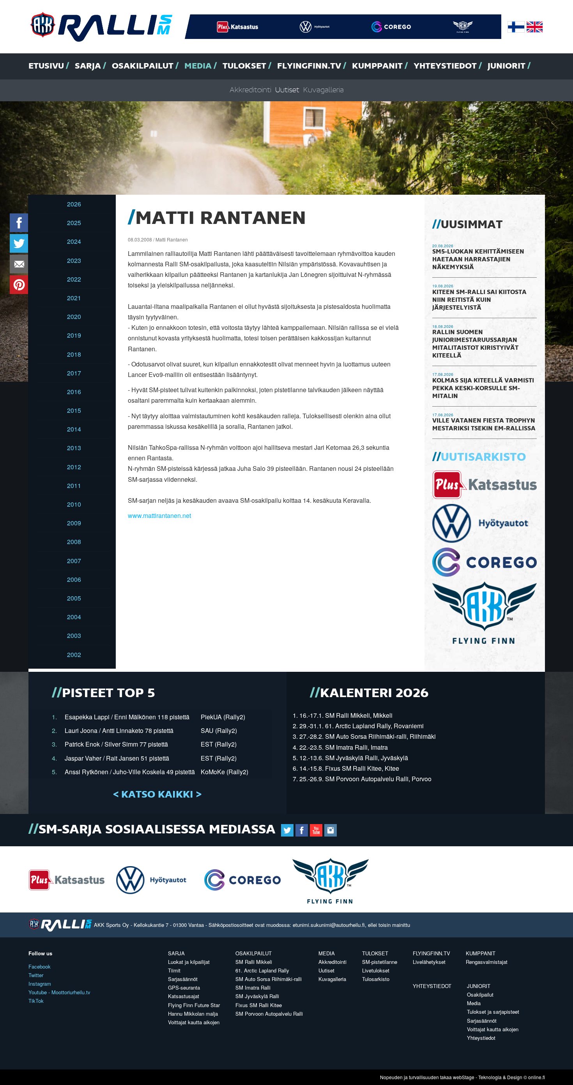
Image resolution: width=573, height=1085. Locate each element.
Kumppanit (377, 66)
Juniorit (506, 66)
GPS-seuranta (184, 987)
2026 (74, 203)
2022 (74, 279)
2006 (74, 579)
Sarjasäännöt (183, 979)
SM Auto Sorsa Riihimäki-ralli (268, 979)
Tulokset (244, 66)
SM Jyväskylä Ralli (257, 996)
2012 (74, 466)
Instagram (39, 983)
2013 (74, 447)
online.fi (536, 1077)
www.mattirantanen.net (159, 515)
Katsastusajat (183, 996)
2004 (74, 616)
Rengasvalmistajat (487, 961)
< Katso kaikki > (157, 795)
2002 (74, 654)
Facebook (39, 966)
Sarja (88, 66)
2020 (74, 316)
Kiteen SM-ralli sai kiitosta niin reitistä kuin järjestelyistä (479, 300)
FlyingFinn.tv (309, 66)
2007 (74, 560)
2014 (74, 428)
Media (198, 66)
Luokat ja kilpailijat (189, 961)
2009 (74, 522)
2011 (74, 485)
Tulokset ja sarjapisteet (493, 1011)
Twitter (35, 975)
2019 (74, 335)
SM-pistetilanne (379, 961)
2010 (74, 504)
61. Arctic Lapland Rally (262, 970)
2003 (74, 635)
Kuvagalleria (323, 90)
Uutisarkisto (483, 457)
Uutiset (287, 90)
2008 (74, 541)
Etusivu (46, 66)
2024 (74, 241)
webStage (463, 1077)
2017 (74, 372)
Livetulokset (375, 970)
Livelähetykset (429, 961)
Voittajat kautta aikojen (193, 1022)
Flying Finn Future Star (194, 1005)
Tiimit (174, 970)
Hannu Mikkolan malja (193, 1013)
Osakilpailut (142, 66)
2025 (74, 222)
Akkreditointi (250, 90)
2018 (74, 354)
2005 (74, 598)
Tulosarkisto (375, 979)
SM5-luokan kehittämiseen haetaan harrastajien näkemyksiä (478, 260)
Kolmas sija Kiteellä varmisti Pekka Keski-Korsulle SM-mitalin (483, 389)
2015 (74, 410)
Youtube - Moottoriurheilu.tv (59, 992)
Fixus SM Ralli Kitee (258, 1005)
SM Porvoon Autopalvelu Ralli (269, 1013)
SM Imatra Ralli (253, 987)
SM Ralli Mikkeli (253, 961)
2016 (74, 391)
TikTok (36, 1000)
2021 (74, 297)
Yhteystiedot (445, 66)
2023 (74, 260)
